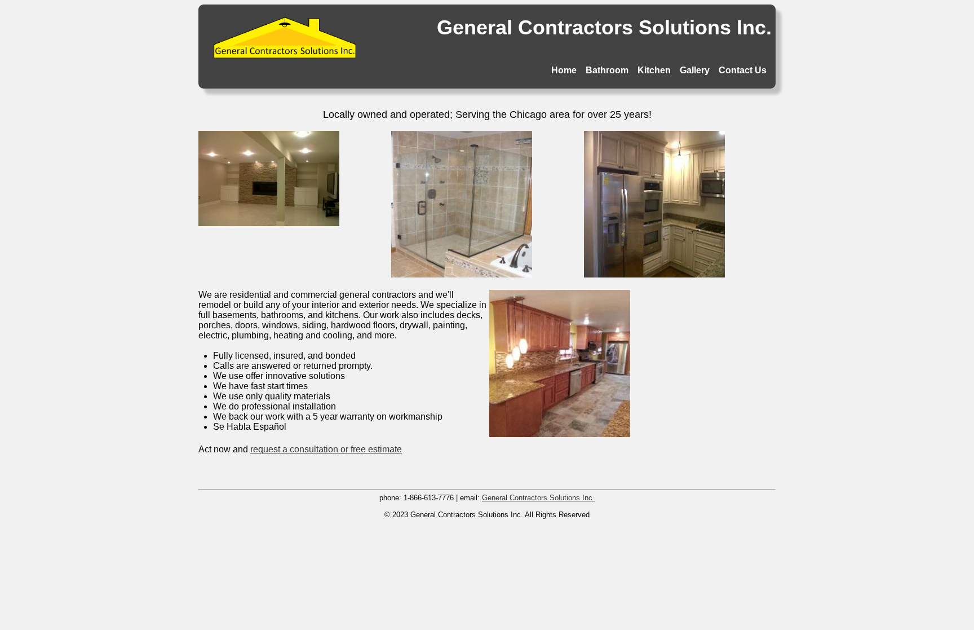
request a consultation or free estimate (326, 449)
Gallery (695, 70)
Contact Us (743, 70)
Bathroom (607, 70)
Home (564, 70)
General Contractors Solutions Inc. (538, 498)
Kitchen (654, 70)
